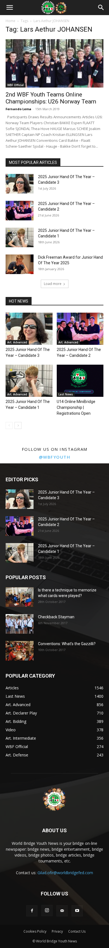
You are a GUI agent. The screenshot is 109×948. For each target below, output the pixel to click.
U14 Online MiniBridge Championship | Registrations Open (76, 407)
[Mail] (62, 910)
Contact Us (77, 931)
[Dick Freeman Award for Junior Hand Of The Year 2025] (20, 264)
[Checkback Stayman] (20, 624)
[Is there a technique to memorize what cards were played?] (20, 597)
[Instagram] (47, 910)
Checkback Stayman (56, 617)
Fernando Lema (18, 109)
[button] (9, 7)
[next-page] (18, 425)
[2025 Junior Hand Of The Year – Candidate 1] (20, 237)
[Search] (101, 7)
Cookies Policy (34, 931)
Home (10, 20)
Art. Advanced (17, 342)
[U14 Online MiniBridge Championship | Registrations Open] (80, 381)
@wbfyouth (54, 457)
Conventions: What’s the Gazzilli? (67, 644)
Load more (52, 283)
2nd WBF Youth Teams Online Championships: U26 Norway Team (51, 98)
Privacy (57, 931)
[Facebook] (31, 910)
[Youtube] (77, 910)
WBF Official (15, 85)
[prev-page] (9, 425)
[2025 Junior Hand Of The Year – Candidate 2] (20, 210)
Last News (65, 394)
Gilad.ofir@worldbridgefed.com (65, 872)
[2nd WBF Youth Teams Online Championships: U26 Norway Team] (54, 63)
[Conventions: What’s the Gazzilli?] (20, 651)
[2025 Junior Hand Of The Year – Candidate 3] (20, 184)
